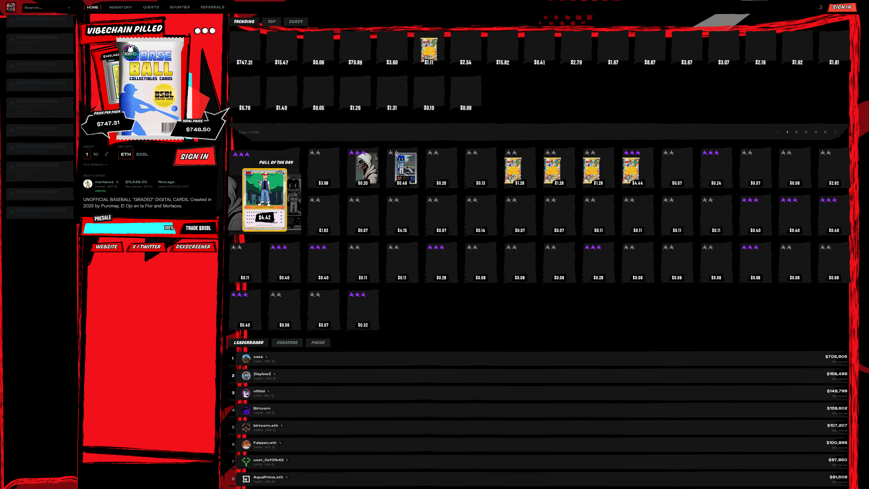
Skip (151, 294)
